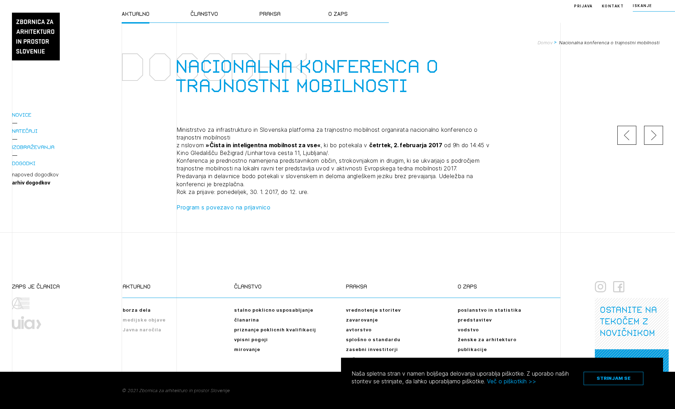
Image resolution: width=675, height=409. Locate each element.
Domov (545, 42)
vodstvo (468, 329)
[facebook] (618, 286)
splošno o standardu (373, 339)
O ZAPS (338, 14)
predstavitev (475, 320)
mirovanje (247, 349)
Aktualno (135, 14)
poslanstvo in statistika (489, 310)
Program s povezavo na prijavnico (223, 207)
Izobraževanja (33, 147)
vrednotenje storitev (373, 310)
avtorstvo (359, 329)
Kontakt (613, 6)
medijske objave (144, 320)
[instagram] (600, 286)
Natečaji (25, 131)
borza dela (137, 310)
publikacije (472, 349)
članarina (246, 320)
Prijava (583, 6)
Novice (21, 115)
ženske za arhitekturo (487, 339)
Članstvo (204, 14)
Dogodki (24, 163)
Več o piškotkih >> (511, 381)
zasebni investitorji (372, 349)
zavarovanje (362, 320)
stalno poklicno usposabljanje (273, 310)
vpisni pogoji (251, 339)
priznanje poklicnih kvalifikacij (275, 329)
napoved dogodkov (35, 174)
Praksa (270, 14)
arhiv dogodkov (31, 183)
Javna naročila (142, 329)
